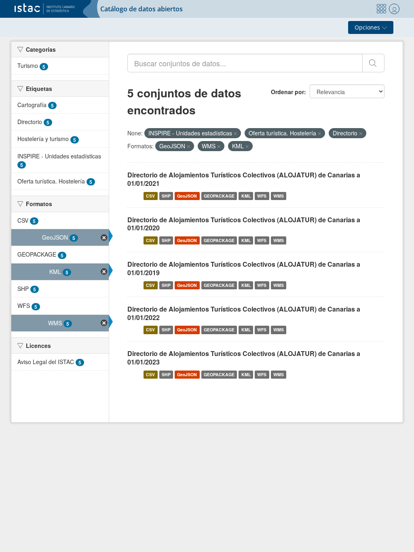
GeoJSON (187, 196)
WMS (278, 196)
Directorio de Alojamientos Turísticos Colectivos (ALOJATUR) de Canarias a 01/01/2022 (243, 313)
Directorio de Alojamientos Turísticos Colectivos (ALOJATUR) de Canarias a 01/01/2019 (243, 268)
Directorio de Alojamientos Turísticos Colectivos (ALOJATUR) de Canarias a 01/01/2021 (243, 179)
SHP (166, 196)
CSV (150, 196)
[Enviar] (373, 63)
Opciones (368, 27)
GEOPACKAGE (219, 196)
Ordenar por (287, 92)
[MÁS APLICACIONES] (381, 9)
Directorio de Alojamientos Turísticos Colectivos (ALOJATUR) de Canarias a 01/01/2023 (243, 358)
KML (246, 196)
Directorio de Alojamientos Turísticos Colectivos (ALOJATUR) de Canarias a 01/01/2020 (243, 224)
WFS (261, 196)
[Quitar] (235, 133)
